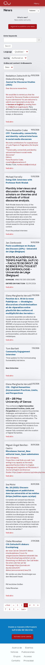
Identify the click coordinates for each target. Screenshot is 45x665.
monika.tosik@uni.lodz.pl (26, 164)
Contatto (16, 660)
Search (8, 46)
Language (8, 52)
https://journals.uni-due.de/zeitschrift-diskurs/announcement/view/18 (18, 567)
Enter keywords (10, 36)
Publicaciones (28, 652)
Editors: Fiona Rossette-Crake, (14, 158)
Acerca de (17, 648)
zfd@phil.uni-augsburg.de (18, 107)
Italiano (32, 11)
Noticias (14, 652)
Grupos (16, 656)
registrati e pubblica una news (23, 26)
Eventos (29, 648)
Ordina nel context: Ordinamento (18, 63)
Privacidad (28, 660)
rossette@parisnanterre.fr (16, 162)
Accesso (28, 656)
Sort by (7, 58)
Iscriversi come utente (22, 637)
